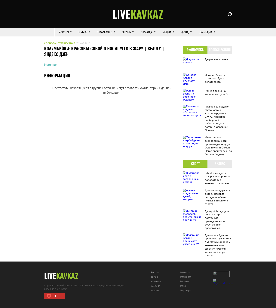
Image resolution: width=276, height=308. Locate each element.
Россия (64, 32)
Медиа (167, 32)
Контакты (185, 272)
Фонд (185, 32)
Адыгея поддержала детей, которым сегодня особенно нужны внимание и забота (217, 197)
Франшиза (185, 277)
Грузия (154, 277)
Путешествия (66, 43)
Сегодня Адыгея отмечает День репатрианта (215, 78)
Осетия (155, 290)
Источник (50, 64)
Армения (156, 281)
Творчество (104, 32)
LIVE (138, 14)
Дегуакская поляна (216, 59)
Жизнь (126, 32)
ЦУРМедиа (205, 32)
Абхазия (155, 286)
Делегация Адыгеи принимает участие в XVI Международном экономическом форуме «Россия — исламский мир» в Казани (218, 245)
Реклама (184, 281)
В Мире (83, 32)
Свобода (147, 32)
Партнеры (185, 290)
